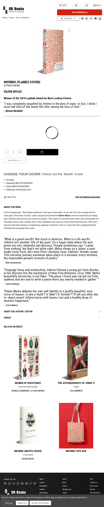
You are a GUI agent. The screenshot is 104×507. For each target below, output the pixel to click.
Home (64, 479)
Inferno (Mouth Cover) (28, 451)
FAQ (91, 479)
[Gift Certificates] (76, 5)
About (18, 18)
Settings (9, 503)
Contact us (93, 482)
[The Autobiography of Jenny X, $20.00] (76, 357)
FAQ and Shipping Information (87, 197)
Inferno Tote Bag (76, 451)
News (64, 482)
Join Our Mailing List (79, 12)
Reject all (22, 503)
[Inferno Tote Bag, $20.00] (76, 425)
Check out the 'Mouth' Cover (62, 174)
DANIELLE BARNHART (21, 391)
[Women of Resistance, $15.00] (28, 357)
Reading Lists (67, 489)
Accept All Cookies (40, 503)
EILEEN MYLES (13, 91)
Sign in (64, 5)
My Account (94, 486)
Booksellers (25, 18)
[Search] (86, 5)
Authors (11, 18)
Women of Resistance (28, 383)
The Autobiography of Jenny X (76, 383)
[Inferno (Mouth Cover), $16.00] (28, 425)
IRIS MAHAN (39, 391)
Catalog (4, 18)
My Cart (92, 489)
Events (65, 486)
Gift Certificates (95, 493)
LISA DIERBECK (76, 391)
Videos (65, 493)
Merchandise (43, 493)
